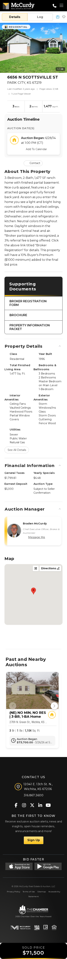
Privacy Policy (13, 891)
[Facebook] (16, 805)
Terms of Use (29, 891)
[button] (58, 17)
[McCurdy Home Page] (18, 5)
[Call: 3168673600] (54, 6)
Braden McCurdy (35, 523)
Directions (49, 568)
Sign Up (33, 840)
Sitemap (41, 891)
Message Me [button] (36, 537)
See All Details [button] (17, 450)
